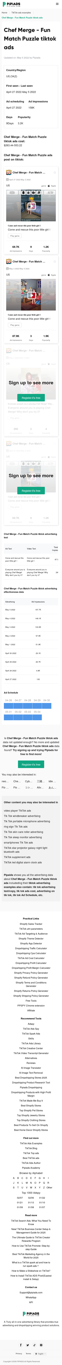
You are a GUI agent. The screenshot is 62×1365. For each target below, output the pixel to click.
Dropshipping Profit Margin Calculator (31, 967)
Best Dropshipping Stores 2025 (31, 1077)
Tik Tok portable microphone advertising (27, 821)
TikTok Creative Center (31, 1048)
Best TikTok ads (31, 1158)
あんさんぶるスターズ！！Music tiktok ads (54, 787)
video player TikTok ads (17, 810)
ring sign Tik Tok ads (16, 826)
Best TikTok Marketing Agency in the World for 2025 (31, 1255)
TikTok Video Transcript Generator (31, 1053)
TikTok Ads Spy (31, 1028)
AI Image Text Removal (31, 1072)
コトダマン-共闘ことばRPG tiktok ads (31, 787)
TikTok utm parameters (31, 928)
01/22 (42, 1197)
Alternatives (31, 1058)
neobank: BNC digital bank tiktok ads (7, 781)
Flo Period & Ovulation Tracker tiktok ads (7, 787)
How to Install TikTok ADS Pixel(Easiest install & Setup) (31, 1277)
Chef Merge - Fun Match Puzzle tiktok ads (19, 781)
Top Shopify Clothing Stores (31, 1120)
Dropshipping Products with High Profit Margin (31, 1094)
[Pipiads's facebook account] (21, 1345)
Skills (31, 1038)
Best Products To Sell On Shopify (31, 1125)
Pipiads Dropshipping (31, 1087)
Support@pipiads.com (31, 1292)
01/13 (31, 1202)
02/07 (20, 1197)
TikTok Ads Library (31, 1043)
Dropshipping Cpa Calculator (31, 953)
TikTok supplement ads (17, 857)
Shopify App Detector (31, 943)
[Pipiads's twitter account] (27, 1345)
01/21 (20, 1202)
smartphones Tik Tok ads (18, 842)
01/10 (42, 1202)
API (31, 1302)
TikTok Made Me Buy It (31, 1100)
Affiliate (31, 1010)
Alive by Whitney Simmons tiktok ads (43, 787)
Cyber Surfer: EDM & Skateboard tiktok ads (31, 781)
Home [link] (5, 12)
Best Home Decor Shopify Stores (31, 1130)
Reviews (31, 1063)
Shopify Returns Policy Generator (31, 991)
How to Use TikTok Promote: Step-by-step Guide (31, 1247)
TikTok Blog (31, 1148)
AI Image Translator (31, 1067)
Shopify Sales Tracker (31, 923)
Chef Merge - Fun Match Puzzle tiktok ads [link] (22, 17)
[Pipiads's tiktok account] (34, 1345)
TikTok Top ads (31, 1153)
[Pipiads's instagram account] (41, 1345)
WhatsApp (31, 1297)
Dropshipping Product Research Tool (31, 1082)
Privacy (19, 1353)
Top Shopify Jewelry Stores (31, 1115)
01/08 (31, 1207)
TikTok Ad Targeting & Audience (31, 933)
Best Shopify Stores (31, 1105)
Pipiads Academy (31, 1167)
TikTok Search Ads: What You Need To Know (31, 1222)
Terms (28, 1353)
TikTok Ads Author (31, 1163)
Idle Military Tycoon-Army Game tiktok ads (54, 781)
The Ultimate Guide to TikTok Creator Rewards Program (31, 1239)
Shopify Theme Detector (31, 938)
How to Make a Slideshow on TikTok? (31, 1270)
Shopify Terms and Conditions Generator (31, 984)
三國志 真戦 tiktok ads (43, 781)
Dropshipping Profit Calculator (31, 963)
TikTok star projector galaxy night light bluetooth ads (25, 849)
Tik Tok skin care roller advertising (23, 832)
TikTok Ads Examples (31, 1143)
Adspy (31, 1023)
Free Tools (31, 1000)
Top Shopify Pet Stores (31, 1110)
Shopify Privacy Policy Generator (31, 972)
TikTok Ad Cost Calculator (31, 958)
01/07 (42, 1207)
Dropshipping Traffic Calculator (31, 948)
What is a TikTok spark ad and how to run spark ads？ (31, 1264)
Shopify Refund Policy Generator (31, 977)
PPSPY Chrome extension (31, 1005)
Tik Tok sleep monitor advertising (23, 837)
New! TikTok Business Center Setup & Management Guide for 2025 (31, 1230)
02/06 (31, 1197)
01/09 (20, 1207)
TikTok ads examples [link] (21, 12)
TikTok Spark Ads (31, 1033)
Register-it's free (31, 398)
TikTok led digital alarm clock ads (23, 862)
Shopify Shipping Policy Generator (31, 995)
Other (48, 1187)
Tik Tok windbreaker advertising (22, 816)
